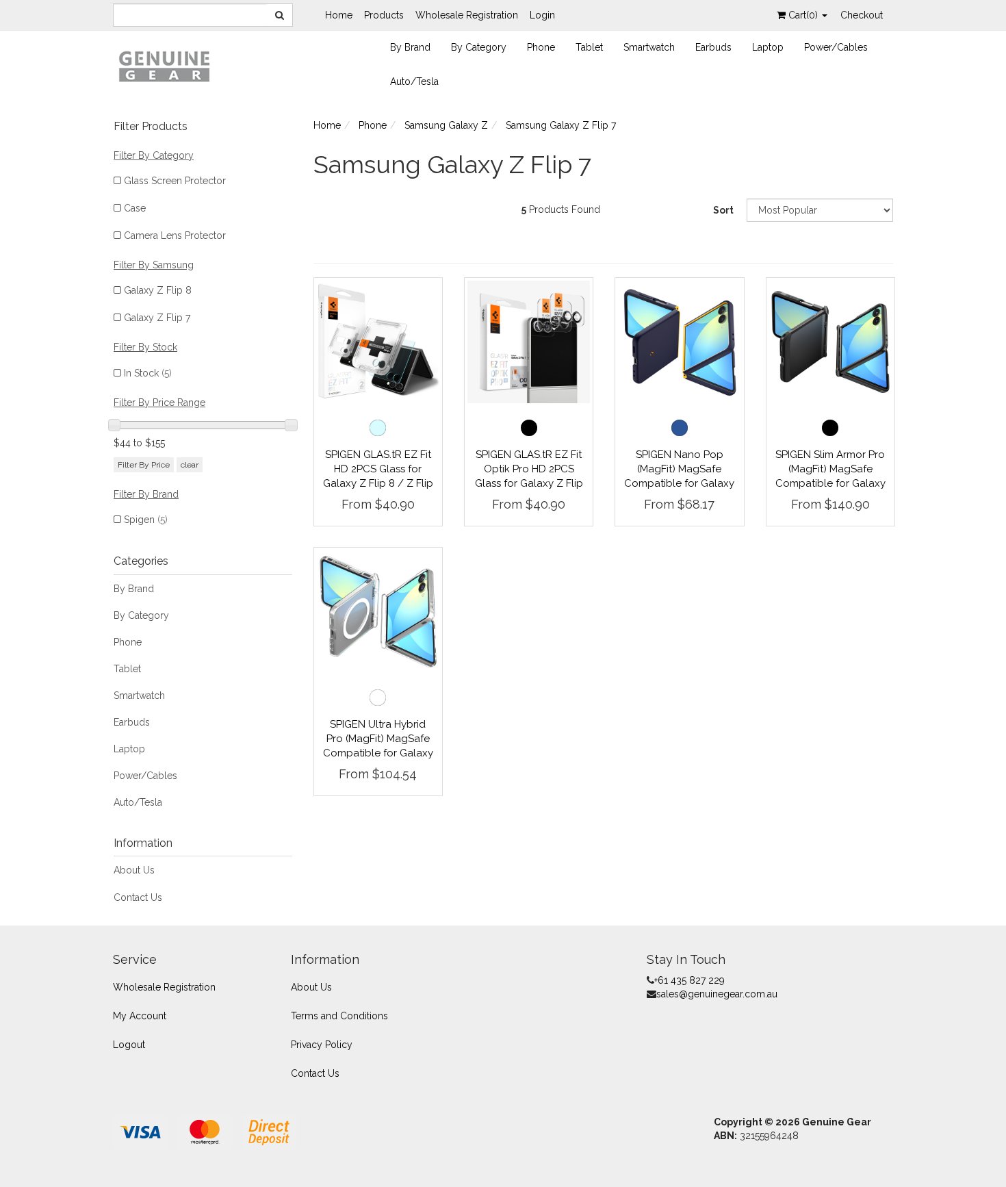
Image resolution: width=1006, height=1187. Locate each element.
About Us (134, 870)
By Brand (410, 47)
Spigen (146, 519)
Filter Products (151, 126)
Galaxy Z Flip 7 (157, 317)
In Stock (148, 373)
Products (384, 15)
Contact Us (138, 897)
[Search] (280, 15)
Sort (723, 210)
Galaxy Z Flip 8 (158, 290)
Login (542, 15)
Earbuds (713, 47)
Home (338, 15)
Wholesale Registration (466, 15)
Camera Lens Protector (175, 235)
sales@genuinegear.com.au (716, 993)
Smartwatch (649, 47)
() (804, 15)
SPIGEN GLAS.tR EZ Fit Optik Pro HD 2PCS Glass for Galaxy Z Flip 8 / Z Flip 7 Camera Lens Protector (529, 483)
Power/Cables (836, 47)
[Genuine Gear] (164, 65)
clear (189, 465)
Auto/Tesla (414, 81)
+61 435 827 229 (689, 980)
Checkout (861, 15)
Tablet (589, 47)
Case (135, 208)
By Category (478, 47)
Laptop (768, 47)
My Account (139, 1015)
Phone (541, 47)
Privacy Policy (321, 1044)
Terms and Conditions (339, 1015)
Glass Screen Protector (175, 180)
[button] (378, 428)
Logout (129, 1044)
